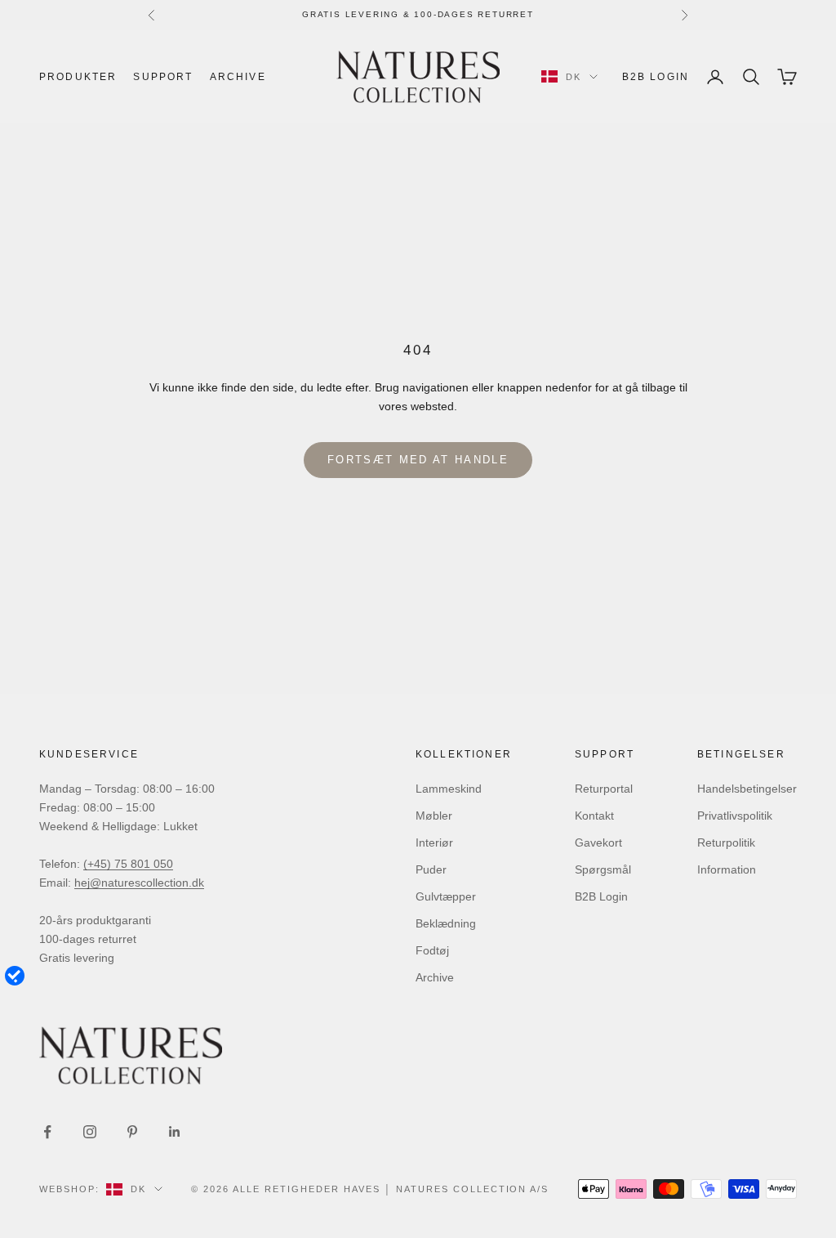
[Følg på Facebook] (47, 1132)
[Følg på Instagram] (90, 1132)
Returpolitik (726, 842)
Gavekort (598, 842)
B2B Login (655, 77)
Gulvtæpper (446, 896)
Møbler (434, 815)
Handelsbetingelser (747, 788)
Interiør (434, 842)
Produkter (78, 77)
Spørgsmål (603, 869)
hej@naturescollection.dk (139, 882)
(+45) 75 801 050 (128, 863)
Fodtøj (432, 950)
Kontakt (594, 815)
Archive (238, 77)
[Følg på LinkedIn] (175, 1132)
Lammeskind (449, 788)
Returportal (604, 788)
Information (726, 869)
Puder (431, 869)
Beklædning (446, 923)
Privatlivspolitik (734, 815)
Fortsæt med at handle (418, 460)
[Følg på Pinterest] (132, 1132)
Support (163, 77)
